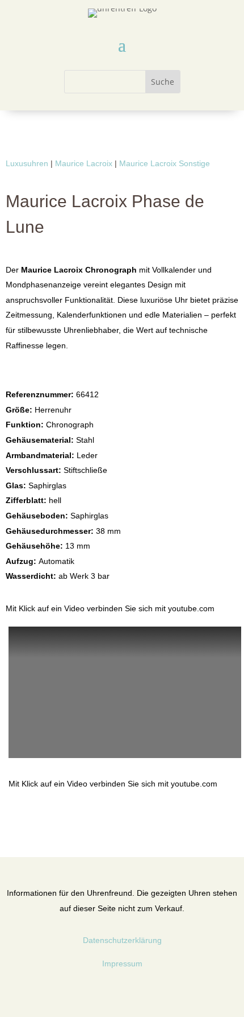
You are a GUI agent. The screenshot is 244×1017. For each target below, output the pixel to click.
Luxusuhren (27, 163)
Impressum (122, 963)
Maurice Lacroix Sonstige (164, 163)
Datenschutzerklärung (122, 940)
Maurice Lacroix (83, 163)
